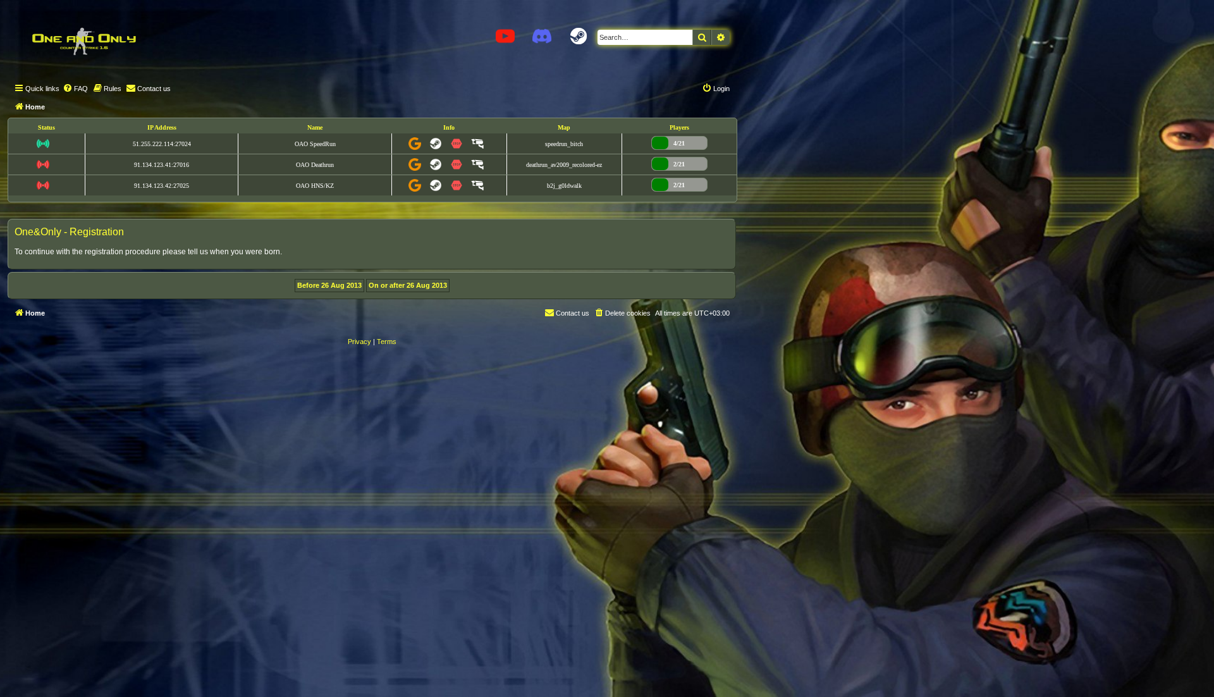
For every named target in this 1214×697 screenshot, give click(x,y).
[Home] (83, 41)
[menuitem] (75, 88)
